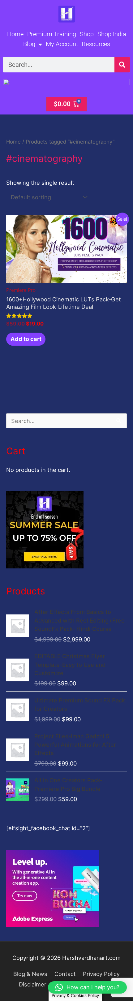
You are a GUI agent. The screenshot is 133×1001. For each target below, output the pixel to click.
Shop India (111, 34)
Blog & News (30, 973)
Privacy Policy (101, 973)
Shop (87, 34)
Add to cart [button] (26, 338)
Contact (65, 973)
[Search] (122, 64)
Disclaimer (32, 984)
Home (15, 34)
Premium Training (51, 34)
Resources (96, 44)
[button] (87, 987)
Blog (29, 44)
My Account (62, 44)
